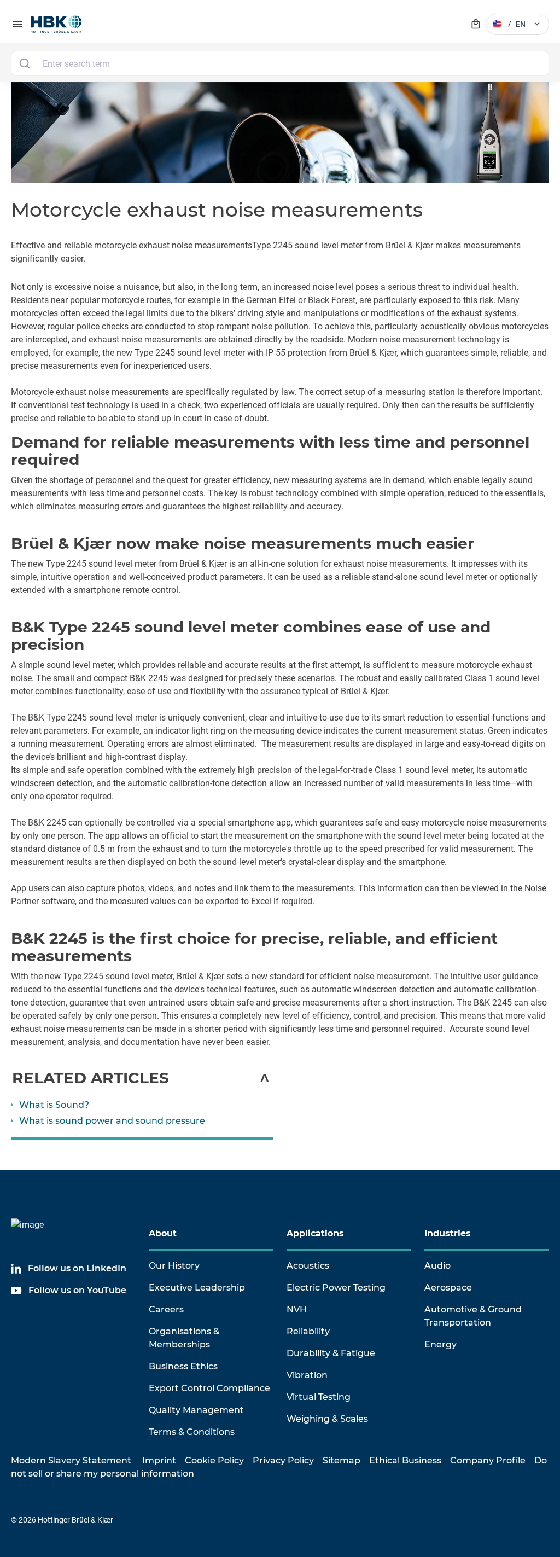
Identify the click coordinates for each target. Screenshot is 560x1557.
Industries (447, 1233)
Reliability (308, 1331)
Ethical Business (405, 1460)
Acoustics (308, 1265)
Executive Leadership (197, 1287)
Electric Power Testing (336, 1287)
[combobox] (280, 63)
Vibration (307, 1375)
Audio (437, 1265)
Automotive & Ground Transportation (473, 1316)
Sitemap (341, 1460)
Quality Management (196, 1410)
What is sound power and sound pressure (112, 1121)
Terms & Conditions (192, 1432)
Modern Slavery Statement (71, 1460)
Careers (166, 1309)
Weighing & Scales (327, 1419)
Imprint (159, 1460)
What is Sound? (54, 1105)
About (163, 1233)
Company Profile (488, 1460)
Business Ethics (183, 1366)
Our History (174, 1265)
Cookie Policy (214, 1460)
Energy (440, 1344)
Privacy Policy (283, 1460)
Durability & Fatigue (331, 1353)
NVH (297, 1309)
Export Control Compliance (209, 1388)
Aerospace (448, 1287)
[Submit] (24, 63)
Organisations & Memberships (184, 1338)
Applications (315, 1233)
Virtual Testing (319, 1397)
